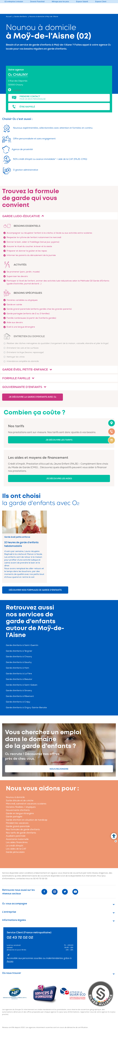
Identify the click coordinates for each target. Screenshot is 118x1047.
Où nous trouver (11, 973)
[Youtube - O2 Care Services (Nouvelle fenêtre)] (75, 892)
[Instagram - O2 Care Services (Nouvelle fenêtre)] (55, 892)
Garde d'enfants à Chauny (19, 656)
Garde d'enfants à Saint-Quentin (22, 645)
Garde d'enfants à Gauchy (19, 662)
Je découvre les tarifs (59, 440)
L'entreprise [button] (9, 912)
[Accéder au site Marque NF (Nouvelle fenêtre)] (17, 993)
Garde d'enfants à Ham (17, 668)
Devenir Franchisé (37, 2)
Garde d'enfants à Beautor (19, 679)
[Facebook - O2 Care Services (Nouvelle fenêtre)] (44, 892)
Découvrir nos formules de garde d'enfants (35, 590)
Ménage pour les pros (60, 2)
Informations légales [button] (14, 920)
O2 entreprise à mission (13, 2)
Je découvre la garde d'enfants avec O (32, 397)
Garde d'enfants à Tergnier (19, 651)
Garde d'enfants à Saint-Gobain (21, 685)
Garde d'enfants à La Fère (19, 673)
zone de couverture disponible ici (47, 876)
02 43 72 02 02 (40, 878)
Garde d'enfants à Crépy (18, 702)
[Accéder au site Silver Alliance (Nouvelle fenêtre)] (101, 993)
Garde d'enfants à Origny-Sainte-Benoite (26, 707)
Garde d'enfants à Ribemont (20, 696)
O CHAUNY (18, 75)
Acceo (10, 961)
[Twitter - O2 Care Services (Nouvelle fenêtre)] (65, 892)
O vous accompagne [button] (14, 903)
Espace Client (100, 2)
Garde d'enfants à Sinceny (19, 690)
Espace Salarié (82, 2)
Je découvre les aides (59, 478)
